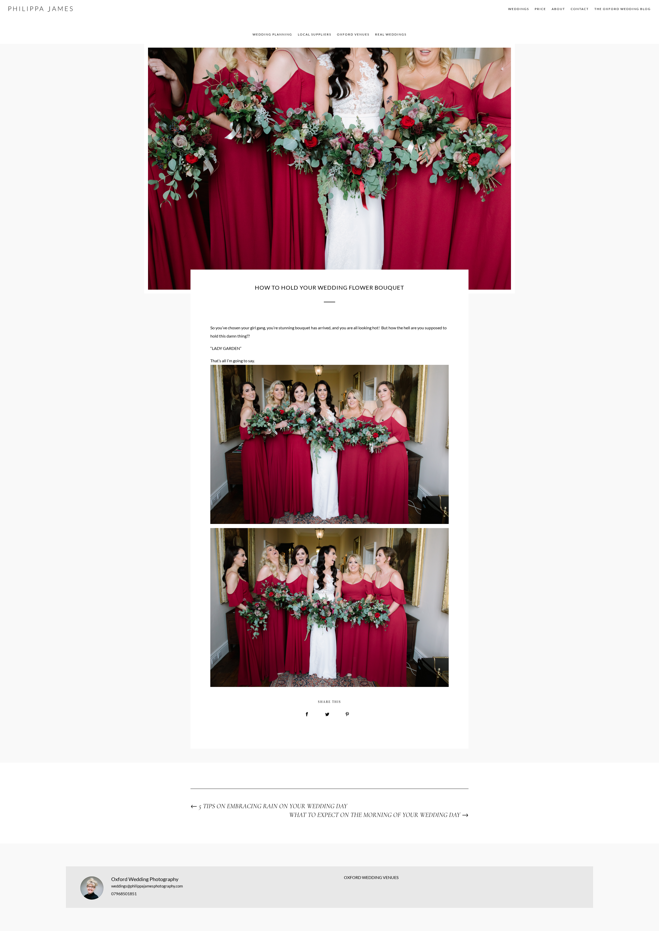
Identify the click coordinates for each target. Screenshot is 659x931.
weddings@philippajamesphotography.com (147, 886)
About (558, 9)
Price (540, 9)
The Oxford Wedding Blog (622, 9)
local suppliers (314, 34)
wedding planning (272, 34)
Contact (580, 9)
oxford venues (353, 34)
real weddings (390, 34)
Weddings (518, 9)
